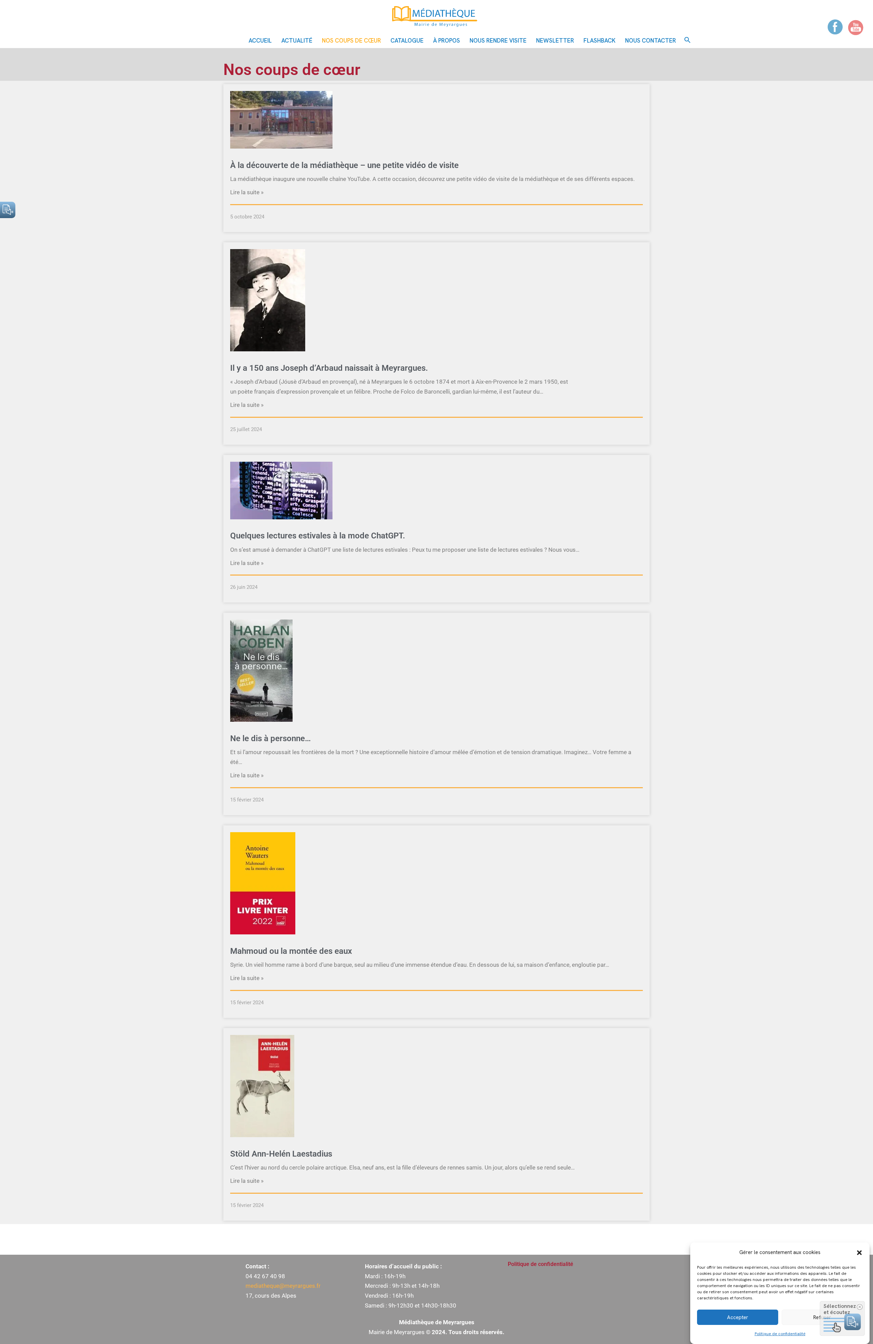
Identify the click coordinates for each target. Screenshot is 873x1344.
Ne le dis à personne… (270, 738)
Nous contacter (650, 40)
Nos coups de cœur (351, 40)
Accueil (260, 40)
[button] (859, 1252)
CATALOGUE (407, 40)
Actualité (296, 40)
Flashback (599, 40)
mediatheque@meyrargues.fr (283, 1285)
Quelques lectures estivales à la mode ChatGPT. (317, 535)
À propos (446, 40)
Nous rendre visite (498, 40)
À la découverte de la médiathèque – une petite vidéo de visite (344, 165)
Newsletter (555, 40)
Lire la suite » (247, 192)
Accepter (737, 1317)
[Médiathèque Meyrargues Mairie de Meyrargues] (436, 16)
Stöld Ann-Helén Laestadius (281, 1154)
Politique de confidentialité (780, 1334)
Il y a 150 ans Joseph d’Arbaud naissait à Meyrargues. (329, 368)
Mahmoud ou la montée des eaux (291, 951)
